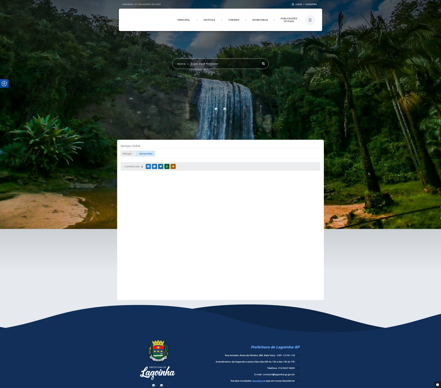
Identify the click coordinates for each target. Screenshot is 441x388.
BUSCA (182, 64)
